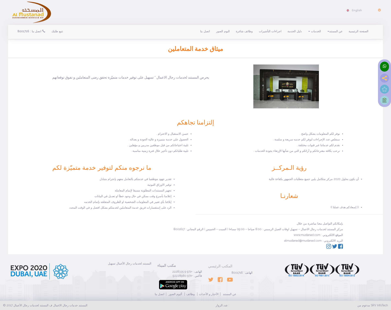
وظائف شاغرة (244, 31)
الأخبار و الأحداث (209, 294)
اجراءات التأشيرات (270, 31)
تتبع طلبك (57, 31)
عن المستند (336, 31)
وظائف (190, 294)
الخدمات (315, 31)
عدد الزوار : (222, 305)
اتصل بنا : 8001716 (30, 31)
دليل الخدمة (295, 31)
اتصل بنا (205, 31)
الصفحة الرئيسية (358, 31)
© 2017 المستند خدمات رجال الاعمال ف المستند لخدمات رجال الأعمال (45, 305)
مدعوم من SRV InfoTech (372, 305)
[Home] (31, 11)
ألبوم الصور (175, 294)
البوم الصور (223, 31)
